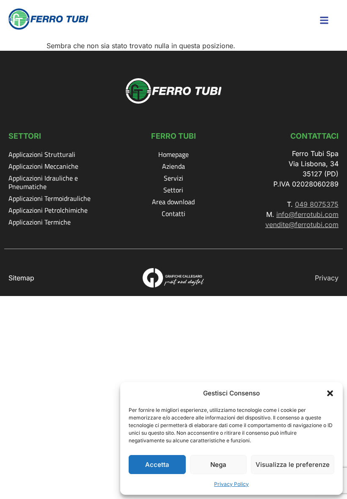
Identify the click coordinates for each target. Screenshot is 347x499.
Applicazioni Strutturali (41, 154)
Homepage (173, 154)
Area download (173, 202)
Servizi (173, 178)
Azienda (173, 166)
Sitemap (21, 278)
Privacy (327, 278)
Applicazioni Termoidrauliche (49, 198)
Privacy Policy (231, 484)
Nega (218, 465)
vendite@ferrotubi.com (302, 224)
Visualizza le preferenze (293, 465)
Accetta (157, 465)
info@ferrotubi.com (307, 214)
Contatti (173, 213)
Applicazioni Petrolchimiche (48, 210)
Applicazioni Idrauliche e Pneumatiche (43, 182)
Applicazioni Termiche (39, 222)
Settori (173, 190)
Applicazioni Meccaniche (43, 166)
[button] (330, 393)
